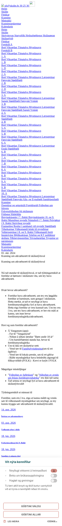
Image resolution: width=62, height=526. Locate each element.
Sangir (5, 101)
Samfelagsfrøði (51, 199)
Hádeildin (16, 214)
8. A (3, 169)
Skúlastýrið (7, 38)
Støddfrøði (16, 80)
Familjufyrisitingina (32, 348)
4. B (3, 121)
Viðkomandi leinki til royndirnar (31, 229)
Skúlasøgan (49, 35)
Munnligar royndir (18, 220)
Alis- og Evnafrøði (33, 199)
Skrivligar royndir (21, 223)
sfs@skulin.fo (12, 5)
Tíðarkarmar (8, 229)
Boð (3, 47)
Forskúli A (6, 44)
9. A (3, 181)
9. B (3, 187)
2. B (3, 83)
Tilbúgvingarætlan (19, 238)
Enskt (4, 148)
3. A (3, 95)
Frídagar (6, 214)
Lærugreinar (48, 77)
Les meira (13, 521)
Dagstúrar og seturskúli (13, 205)
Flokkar (5, 41)
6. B (3, 151)
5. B (3, 133)
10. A (4, 193)
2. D (3, 89)
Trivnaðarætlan (37, 238)
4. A (3, 113)
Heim (4, 29)
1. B (3, 62)
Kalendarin (7, 250)
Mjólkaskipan (21, 235)
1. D (3, 68)
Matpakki (6, 244)
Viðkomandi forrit (43, 232)
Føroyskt (6, 80)
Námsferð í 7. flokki (39, 220)
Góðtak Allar (31, 514)
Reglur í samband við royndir (29, 226)
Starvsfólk (20, 35)
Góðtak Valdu (31, 506)
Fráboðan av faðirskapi (21, 374)
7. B (3, 163)
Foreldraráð (32, 205)
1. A (3, 56)
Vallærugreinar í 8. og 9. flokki (17, 232)
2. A (3, 74)
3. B (3, 104)
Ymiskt (34, 101)
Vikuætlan (12, 47)
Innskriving (7, 235)
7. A (3, 157)
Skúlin (4, 32)
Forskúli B (6, 50)
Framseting (7, 226)
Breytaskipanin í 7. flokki (14, 217)
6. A (3, 142)
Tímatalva (23, 47)
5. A (3, 127)
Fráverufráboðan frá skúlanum (17, 211)
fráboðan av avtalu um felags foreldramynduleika (33, 376)
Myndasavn (35, 47)
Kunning (6, 202)
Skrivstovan (7, 35)
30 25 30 (25, 5)
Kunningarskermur (11, 247)
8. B (3, 175)
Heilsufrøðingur (34, 35)
